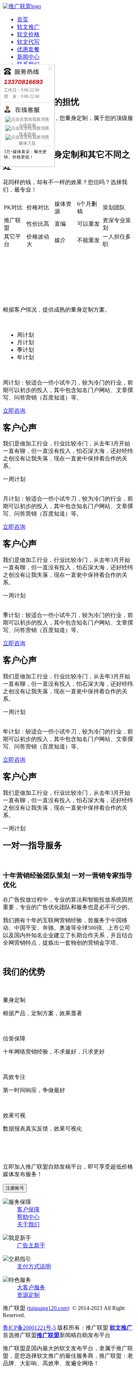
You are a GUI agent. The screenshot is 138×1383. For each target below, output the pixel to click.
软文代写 (28, 42)
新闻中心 (28, 57)
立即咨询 (14, 411)
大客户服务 (31, 1287)
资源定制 (28, 1295)
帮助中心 (28, 1217)
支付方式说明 (34, 1266)
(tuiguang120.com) (48, 1308)
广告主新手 (31, 1245)
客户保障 (28, 1209)
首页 (22, 19)
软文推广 (28, 27)
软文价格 (28, 34)
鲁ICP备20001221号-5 (29, 1328)
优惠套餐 (28, 49)
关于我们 (28, 1224)
